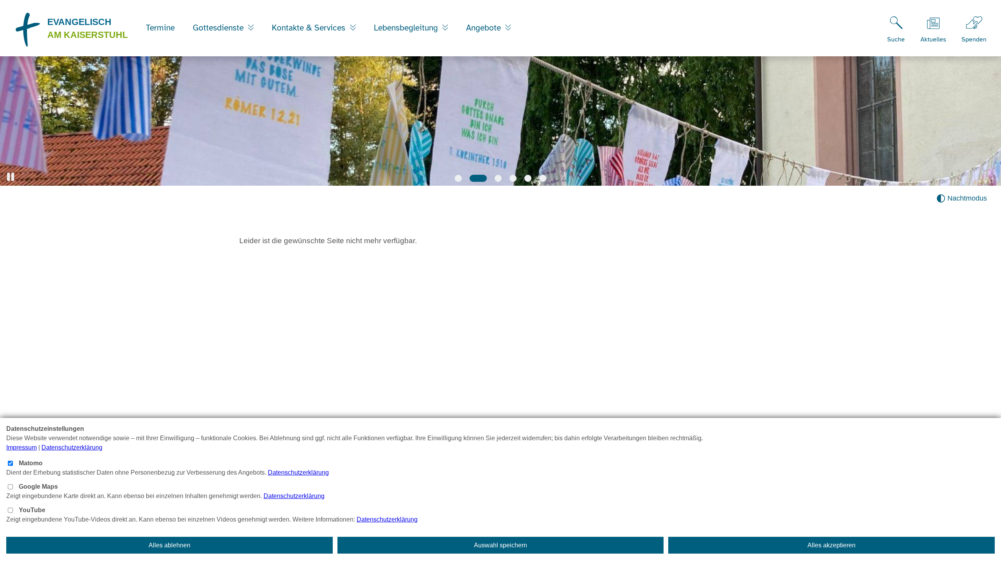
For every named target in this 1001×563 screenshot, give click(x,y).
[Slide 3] (498, 178)
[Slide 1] (458, 178)
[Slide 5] (528, 178)
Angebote (484, 28)
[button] (10, 177)
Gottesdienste (219, 28)
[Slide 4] (513, 178)
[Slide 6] (543, 178)
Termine (160, 28)
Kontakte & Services (310, 28)
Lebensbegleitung (407, 28)
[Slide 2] (478, 178)
